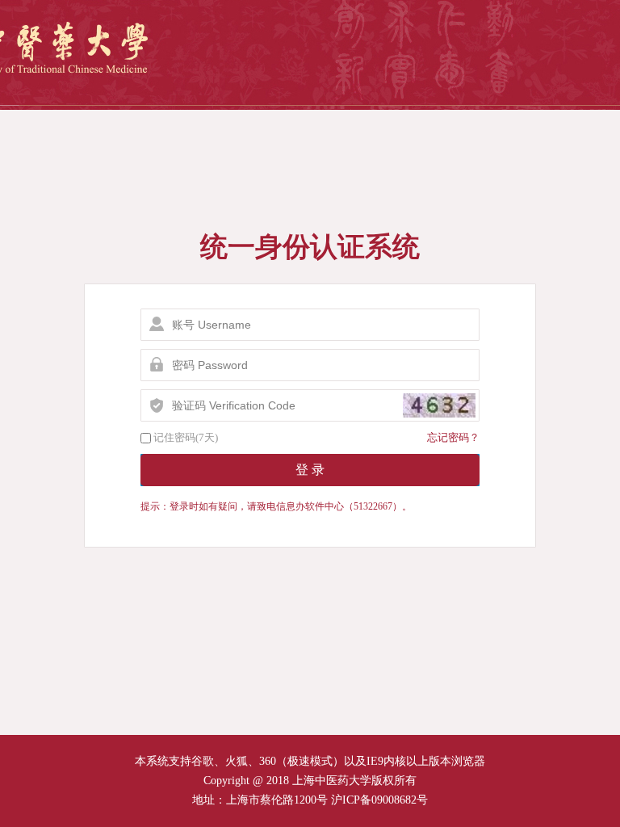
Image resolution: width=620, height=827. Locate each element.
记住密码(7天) (185, 437)
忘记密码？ (453, 437)
